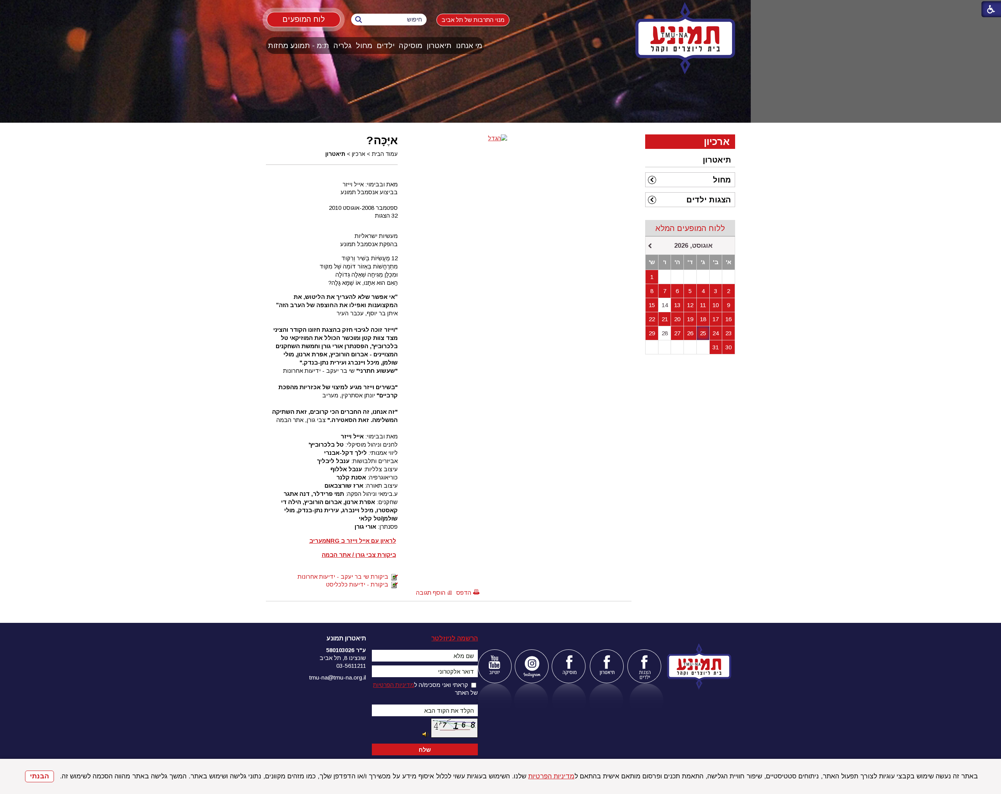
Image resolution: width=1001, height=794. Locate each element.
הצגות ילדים (708, 199)
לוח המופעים (303, 19)
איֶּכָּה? (382, 140)
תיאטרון (439, 45)
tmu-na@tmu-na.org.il (337, 677)
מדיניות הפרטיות (551, 776)
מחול (364, 45)
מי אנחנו (469, 45)
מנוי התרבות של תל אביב (472, 19)
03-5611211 (351, 665)
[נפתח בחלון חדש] (494, 666)
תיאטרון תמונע (346, 638)
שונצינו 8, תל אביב (342, 658)
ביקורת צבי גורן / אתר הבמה (359, 554)
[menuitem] (469, 45)
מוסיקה (410, 45)
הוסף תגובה (430, 592)
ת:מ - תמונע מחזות (298, 45)
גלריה (343, 45)
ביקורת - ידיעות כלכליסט (358, 584)
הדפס (463, 592)
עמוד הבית (385, 154)
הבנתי (39, 776)
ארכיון (358, 154)
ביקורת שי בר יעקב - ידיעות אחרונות (344, 576)
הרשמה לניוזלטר (454, 638)
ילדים (386, 45)
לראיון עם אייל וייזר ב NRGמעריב (352, 540)
